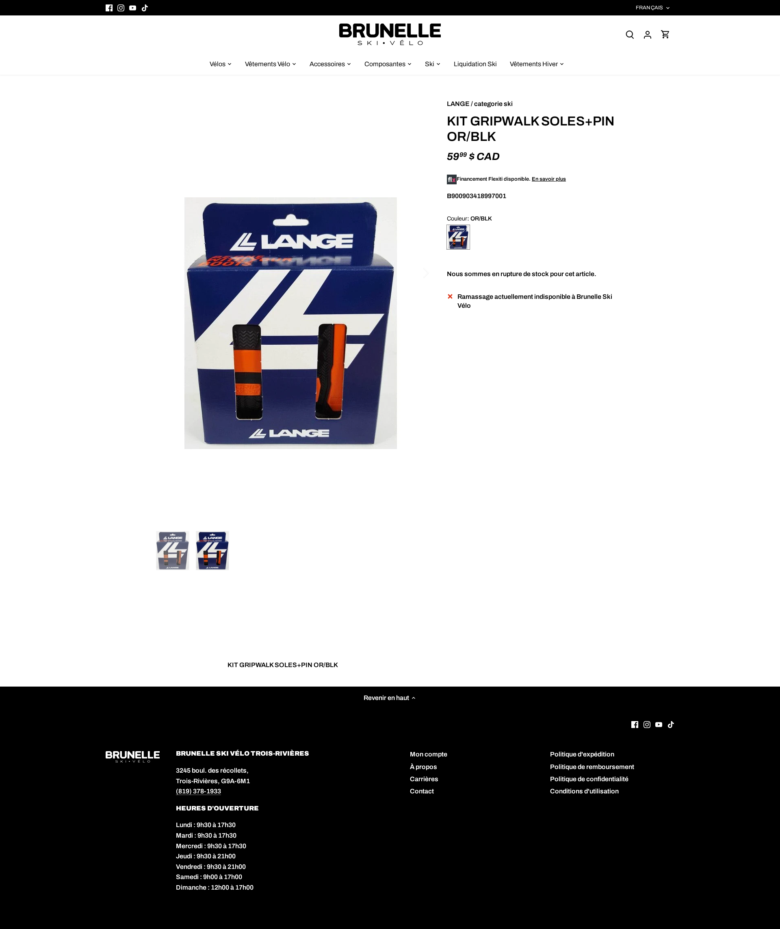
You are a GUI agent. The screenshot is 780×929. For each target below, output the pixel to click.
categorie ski (493, 103)
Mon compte (428, 754)
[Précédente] (166, 272)
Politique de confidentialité (589, 779)
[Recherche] (630, 34)
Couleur (457, 218)
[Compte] (647, 34)
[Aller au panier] (665, 34)
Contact (422, 791)
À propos (423, 766)
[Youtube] (132, 7)
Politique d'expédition (582, 754)
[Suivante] (415, 272)
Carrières (424, 779)
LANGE (458, 103)
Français (649, 8)
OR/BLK (458, 237)
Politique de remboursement (592, 766)
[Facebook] (109, 7)
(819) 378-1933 (198, 791)
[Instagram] (120, 7)
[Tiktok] (144, 7)
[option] (290, 323)
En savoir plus (549, 179)
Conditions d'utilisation (584, 791)
